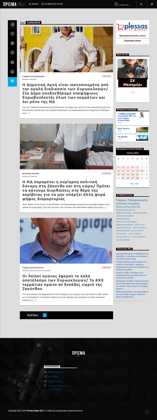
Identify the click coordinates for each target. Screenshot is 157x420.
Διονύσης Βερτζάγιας (123, 227)
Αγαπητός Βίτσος (123, 219)
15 (142, 171)
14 (137, 171)
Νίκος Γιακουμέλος (139, 227)
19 (128, 174)
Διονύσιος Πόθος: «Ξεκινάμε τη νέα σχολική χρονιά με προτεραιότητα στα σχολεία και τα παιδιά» (131, 275)
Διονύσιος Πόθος (137, 230)
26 (128, 178)
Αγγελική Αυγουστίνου (125, 210)
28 (137, 178)
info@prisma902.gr (55, 381)
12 (128, 171)
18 (123, 174)
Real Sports (124, 128)
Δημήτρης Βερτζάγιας (124, 225)
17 (118, 174)
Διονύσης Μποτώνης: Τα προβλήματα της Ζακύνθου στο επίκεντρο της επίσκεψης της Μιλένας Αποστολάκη (132, 256)
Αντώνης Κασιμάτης (123, 237)
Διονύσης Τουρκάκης (127, 203)
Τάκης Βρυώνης (121, 233)
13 (133, 171)
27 (133, 178)
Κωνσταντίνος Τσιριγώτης (126, 222)
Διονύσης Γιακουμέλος (124, 216)
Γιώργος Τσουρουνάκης (132, 200)
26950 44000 (53, 377)
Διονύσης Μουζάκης (123, 240)
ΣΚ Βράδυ (122, 137)
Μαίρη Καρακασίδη (123, 230)
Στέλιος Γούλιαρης (134, 233)
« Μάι (132, 184)
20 (133, 174)
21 (137, 174)
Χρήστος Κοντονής (123, 213)
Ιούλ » (137, 184)
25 (123, 178)
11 (123, 171)
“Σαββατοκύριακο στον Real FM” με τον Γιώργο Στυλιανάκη (127, 117)
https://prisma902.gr (56, 372)
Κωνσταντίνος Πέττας (128, 206)
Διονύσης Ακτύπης (139, 213)
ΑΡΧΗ (35, 4)
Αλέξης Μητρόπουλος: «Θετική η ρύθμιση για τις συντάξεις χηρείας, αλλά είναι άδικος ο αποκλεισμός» (132, 294)
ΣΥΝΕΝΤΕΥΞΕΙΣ (54, 4)
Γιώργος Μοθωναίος (138, 237)
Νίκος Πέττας (140, 224)
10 (118, 171)
